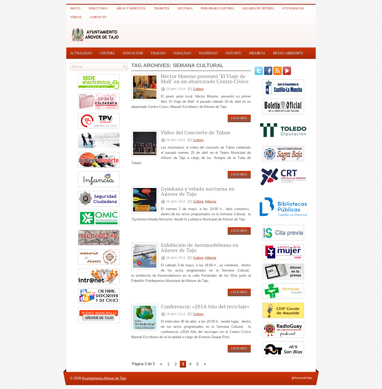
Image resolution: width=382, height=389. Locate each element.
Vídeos (76, 17)
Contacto (98, 17)
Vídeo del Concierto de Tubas (195, 132)
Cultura (107, 53)
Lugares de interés (258, 8)
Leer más (239, 118)
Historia (185, 8)
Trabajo (158, 53)
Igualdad (182, 53)
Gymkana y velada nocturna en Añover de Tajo (197, 191)
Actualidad (81, 53)
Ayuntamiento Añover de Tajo (104, 378)
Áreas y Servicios (131, 8)
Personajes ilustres (217, 8)
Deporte (233, 53)
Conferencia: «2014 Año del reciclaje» (205, 306)
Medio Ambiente (288, 53)
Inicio (75, 8)
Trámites (161, 8)
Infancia (257, 53)
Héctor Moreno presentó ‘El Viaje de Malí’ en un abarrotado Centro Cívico (204, 79)
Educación (133, 53)
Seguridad (208, 53)
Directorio (98, 8)
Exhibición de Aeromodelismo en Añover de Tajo (199, 247)
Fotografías (293, 8)
